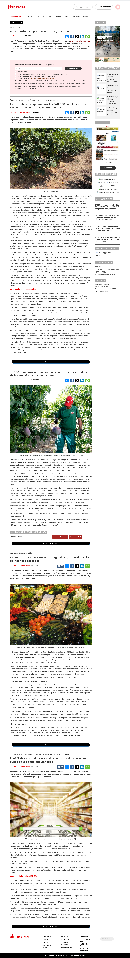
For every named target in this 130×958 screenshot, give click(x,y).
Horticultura (15, 17)
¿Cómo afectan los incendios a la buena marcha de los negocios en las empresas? (107, 239)
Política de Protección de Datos (45, 78)
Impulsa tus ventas (101, 287)
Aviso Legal (32, 78)
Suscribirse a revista (46, 946)
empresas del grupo (69, 83)
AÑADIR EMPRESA (107, 939)
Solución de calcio (112, 114)
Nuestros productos (64, 943)
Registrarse (46, 939)
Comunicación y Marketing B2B (105, 289)
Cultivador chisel (111, 91)
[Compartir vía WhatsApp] (87, 36)
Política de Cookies (84, 945)
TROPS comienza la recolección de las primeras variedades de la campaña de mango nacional (107, 207)
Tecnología (58, 17)
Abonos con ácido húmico (112, 102)
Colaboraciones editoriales (85, 950)
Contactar (65, 936)
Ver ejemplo (49, 64)
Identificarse (46, 936)
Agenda (67, 17)
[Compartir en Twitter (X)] (77, 36)
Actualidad (28, 17)
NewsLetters (46, 942)
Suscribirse (108, 168)
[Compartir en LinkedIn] (82, 36)
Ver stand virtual (75, 537)
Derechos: (21, 85)
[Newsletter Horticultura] (109, 143)
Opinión (37, 17)
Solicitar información (60, 537)
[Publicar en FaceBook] (72, 36)
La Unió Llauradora (17, 196)
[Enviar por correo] (67, 36)
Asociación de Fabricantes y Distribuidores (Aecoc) (30, 849)
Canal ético (65, 939)
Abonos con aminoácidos (112, 80)
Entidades (77, 17)
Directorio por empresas (105, 275)
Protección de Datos (85, 940)
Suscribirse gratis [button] (104, 7)
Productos (47, 17)
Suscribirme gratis (73, 68)
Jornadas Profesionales (102, 284)
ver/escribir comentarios (50, 362)
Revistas (86, 17)
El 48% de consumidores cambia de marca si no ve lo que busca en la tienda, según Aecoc (107, 229)
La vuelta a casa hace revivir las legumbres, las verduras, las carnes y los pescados (107, 218)
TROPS (12, 460)
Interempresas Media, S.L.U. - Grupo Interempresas (68, 955)
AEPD (76, 86)
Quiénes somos (66, 947)
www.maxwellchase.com (80, 41)
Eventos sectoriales (101, 291)
